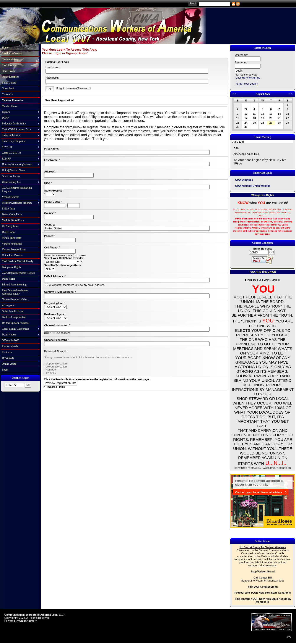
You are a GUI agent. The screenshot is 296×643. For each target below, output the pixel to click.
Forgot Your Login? (247, 83)
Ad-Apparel (8, 305)
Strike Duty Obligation (13, 141)
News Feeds (8, 71)
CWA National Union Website (252, 185)
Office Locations (10, 76)
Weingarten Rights (11, 267)
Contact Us (7, 94)
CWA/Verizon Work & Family (17, 261)
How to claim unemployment (17, 164)
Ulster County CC (11, 182)
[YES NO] (49, 269)
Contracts (7, 352)
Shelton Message (11, 59)
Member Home (10, 106)
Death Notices (9, 334)
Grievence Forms (11, 176)
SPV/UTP (7, 146)
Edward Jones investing (14, 284)
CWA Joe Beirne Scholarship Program (17, 189)
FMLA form (8, 208)
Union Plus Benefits (12, 255)
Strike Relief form (11, 135)
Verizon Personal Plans (14, 249)
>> (290, 93)
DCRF (5, 117)
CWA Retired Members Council (18, 272)
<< (234, 93)
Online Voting (9, 363)
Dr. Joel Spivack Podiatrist (15, 322)
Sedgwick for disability (14, 123)
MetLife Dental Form (13, 220)
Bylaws (6, 111)
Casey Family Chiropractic (15, 328)
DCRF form (8, 232)
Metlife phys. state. (11, 237)
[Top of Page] (289, 636)
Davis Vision (8, 278)
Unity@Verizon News (13, 170)
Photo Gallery (9, 82)
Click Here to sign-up (248, 77)
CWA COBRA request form (16, 129)
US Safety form (10, 226)
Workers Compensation (14, 317)
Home (5, 47)
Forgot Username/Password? (73, 88)
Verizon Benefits (10, 196)
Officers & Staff (10, 340)
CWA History (9, 65)
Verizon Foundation (12, 243)
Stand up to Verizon (12, 53)
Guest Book (8, 88)
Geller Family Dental (12, 311)
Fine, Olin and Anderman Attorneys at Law (15, 292)
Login (5, 369)
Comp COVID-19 (11, 152)
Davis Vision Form (12, 214)
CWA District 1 (244, 179)
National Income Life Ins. (15, 299)
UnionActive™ (28, 620)
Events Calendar (10, 346)
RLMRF (6, 158)
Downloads (8, 357)
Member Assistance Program (17, 202)
